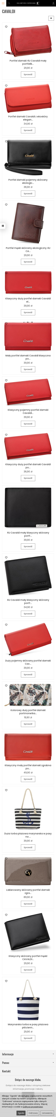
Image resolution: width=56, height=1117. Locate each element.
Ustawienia (47, 1113)
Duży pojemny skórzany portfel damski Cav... (28, 662)
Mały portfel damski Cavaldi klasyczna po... (28, 357)
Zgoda (21, 1113)
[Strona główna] (28, 3)
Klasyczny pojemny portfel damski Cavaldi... (28, 411)
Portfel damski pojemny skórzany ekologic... (28, 181)
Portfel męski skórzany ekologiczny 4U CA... (28, 249)
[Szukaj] (8, 3)
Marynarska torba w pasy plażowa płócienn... (28, 1026)
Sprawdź (28, 74)
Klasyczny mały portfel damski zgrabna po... (28, 767)
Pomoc (5, 1063)
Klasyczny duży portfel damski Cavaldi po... (28, 466)
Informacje (8, 1054)
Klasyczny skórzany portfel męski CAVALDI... (28, 957)
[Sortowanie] (51, 18)
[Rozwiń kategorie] (3, 3)
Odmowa (33, 1113)
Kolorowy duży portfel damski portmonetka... (28, 712)
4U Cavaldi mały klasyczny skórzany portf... (28, 534)
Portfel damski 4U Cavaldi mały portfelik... (28, 62)
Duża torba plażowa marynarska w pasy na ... (28, 835)
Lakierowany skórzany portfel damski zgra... (28, 891)
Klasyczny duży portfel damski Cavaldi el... (28, 300)
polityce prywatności (33, 1106)
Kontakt (6, 1071)
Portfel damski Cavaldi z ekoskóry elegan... (28, 118)
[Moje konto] (53, 3)
